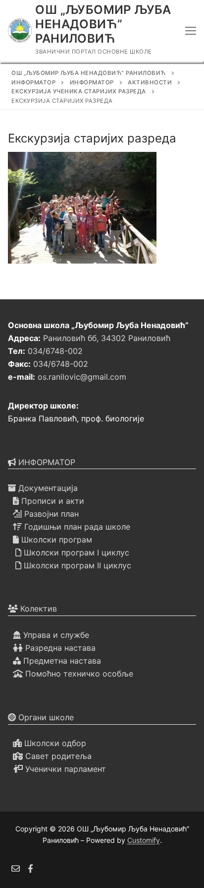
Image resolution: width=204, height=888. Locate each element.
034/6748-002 (55, 351)
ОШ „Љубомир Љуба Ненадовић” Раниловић (103, 24)
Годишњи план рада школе (76, 527)
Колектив (37, 609)
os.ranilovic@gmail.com (82, 377)
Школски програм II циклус (76, 565)
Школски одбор (54, 743)
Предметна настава (61, 661)
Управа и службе (55, 635)
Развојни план (50, 514)
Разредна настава (59, 648)
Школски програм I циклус (75, 552)
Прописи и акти (51, 501)
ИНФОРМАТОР (45, 462)
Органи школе (45, 717)
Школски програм (55, 540)
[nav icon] (190, 30)
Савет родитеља (57, 756)
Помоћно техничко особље (78, 674)
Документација (47, 488)
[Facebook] (31, 868)
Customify (143, 840)
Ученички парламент (64, 769)
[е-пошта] (15, 868)
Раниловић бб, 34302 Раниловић (106, 338)
